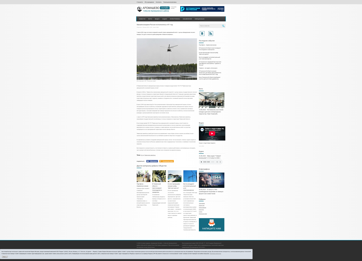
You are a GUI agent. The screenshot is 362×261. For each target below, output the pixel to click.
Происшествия (203, 213)
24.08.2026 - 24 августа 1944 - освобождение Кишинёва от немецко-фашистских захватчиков (211, 192)
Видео (157, 19)
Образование (202, 207)
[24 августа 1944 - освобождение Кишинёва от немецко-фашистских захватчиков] (211, 187)
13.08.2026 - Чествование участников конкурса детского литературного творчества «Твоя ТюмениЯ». (211, 112)
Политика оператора (215, 253)
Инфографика (175, 19)
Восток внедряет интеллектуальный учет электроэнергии (209, 58)
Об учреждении (149, 2)
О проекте (140, 2)
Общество (139, 27)
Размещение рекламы (169, 2)
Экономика (202, 203)
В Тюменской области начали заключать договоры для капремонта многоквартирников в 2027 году (210, 72)
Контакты (158, 2)
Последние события (206, 41)
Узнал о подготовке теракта (207, 143)
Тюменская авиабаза (150, 155)
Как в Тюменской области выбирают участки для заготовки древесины (209, 78)
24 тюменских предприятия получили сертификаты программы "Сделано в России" (210, 63)
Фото (150, 19)
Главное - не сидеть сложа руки (208, 68)
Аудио (164, 19)
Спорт (200, 211)
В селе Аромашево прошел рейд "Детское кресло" (174, 186)
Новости (142, 19)
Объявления (187, 19)
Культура (201, 209)
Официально (199, 19)
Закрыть (4, 256)
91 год (142, 155)
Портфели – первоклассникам (207, 45)
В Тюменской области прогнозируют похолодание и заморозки (157, 188)
